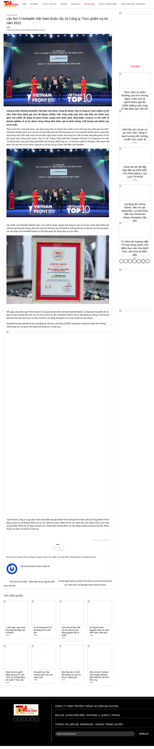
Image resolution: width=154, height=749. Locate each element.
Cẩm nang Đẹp (89, 4)
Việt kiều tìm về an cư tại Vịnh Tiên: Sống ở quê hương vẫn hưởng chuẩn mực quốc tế (135, 134)
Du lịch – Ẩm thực (49, 4)
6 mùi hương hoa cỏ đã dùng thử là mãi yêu (43, 630)
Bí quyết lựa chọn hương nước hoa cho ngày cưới (43, 674)
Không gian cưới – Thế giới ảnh (133, 4)
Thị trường (34, 4)
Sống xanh (75, 4)
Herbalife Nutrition (75, 557)
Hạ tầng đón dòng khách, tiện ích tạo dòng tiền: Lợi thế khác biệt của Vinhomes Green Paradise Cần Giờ (135, 212)
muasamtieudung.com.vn (35, 30)
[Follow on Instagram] (126, 261)
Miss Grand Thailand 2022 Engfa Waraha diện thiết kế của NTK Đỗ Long (99, 676)
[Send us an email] (33, 719)
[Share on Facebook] (53, 548)
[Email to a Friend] (62, 548)
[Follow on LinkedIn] (143, 261)
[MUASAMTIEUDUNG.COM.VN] (10, 4)
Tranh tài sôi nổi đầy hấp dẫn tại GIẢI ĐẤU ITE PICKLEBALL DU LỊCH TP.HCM (134, 171)
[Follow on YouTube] (147, 261)
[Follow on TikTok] (130, 261)
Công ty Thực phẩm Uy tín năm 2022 (55, 557)
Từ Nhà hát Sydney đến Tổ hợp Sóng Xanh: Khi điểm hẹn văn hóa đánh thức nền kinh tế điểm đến (135, 248)
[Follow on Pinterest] (139, 261)
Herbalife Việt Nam (89, 557)
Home (25, 4)
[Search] (150, 4)
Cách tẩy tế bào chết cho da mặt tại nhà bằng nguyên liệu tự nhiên (71, 631)
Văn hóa (64, 4)
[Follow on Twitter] (134, 261)
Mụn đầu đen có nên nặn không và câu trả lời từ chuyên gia (71, 674)
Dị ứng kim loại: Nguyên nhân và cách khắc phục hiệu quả (99, 630)
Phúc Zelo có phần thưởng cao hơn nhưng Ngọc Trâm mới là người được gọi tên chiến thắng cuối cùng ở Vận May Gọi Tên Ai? (134, 100)
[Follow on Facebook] (121, 261)
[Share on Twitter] (58, 548)
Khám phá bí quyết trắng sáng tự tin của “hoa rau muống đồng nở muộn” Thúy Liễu (15, 676)
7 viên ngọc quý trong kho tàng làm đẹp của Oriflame (15, 630)
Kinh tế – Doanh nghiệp (108, 4)
